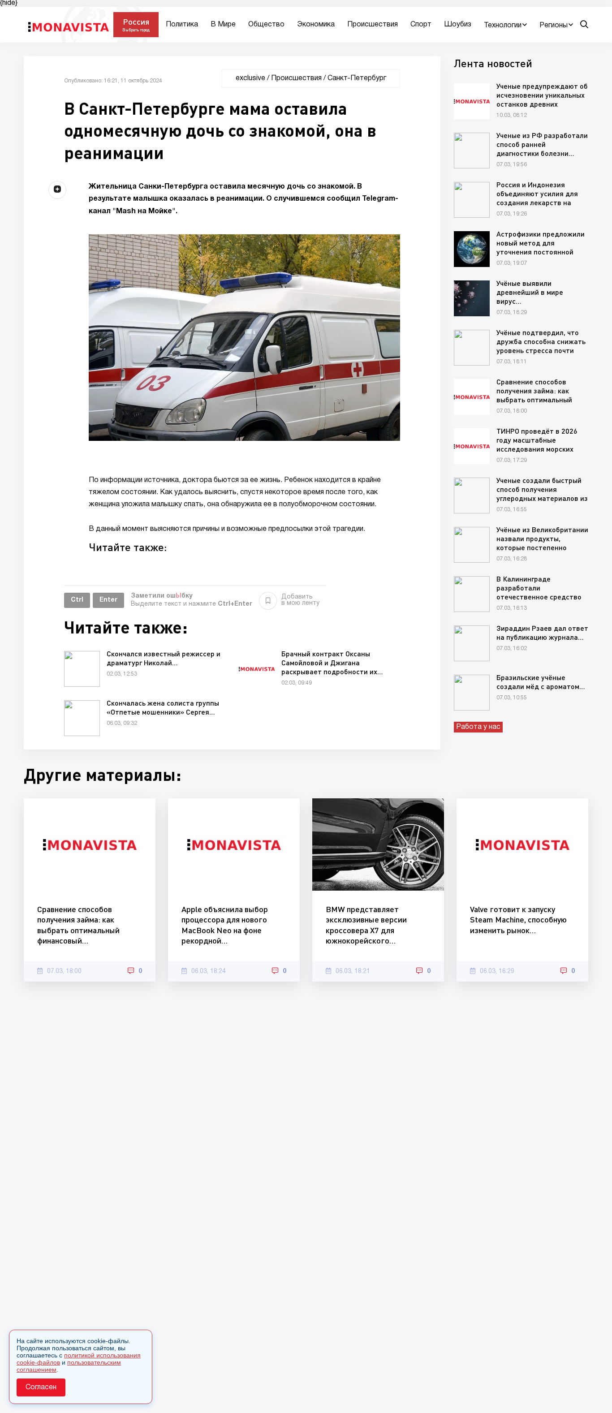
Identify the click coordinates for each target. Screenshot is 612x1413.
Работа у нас (478, 727)
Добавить (300, 600)
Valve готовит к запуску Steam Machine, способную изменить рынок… (518, 919)
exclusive (250, 78)
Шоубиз (457, 25)
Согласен (41, 1387)
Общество (266, 25)
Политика (182, 25)
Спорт (420, 25)
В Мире (223, 25)
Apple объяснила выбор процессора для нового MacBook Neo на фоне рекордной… (224, 924)
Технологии (502, 25)
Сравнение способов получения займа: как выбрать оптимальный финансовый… (78, 924)
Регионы (553, 25)
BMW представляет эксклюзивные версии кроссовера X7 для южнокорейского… (366, 924)
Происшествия (372, 25)
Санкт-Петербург (357, 78)
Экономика (316, 25)
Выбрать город (136, 29)
